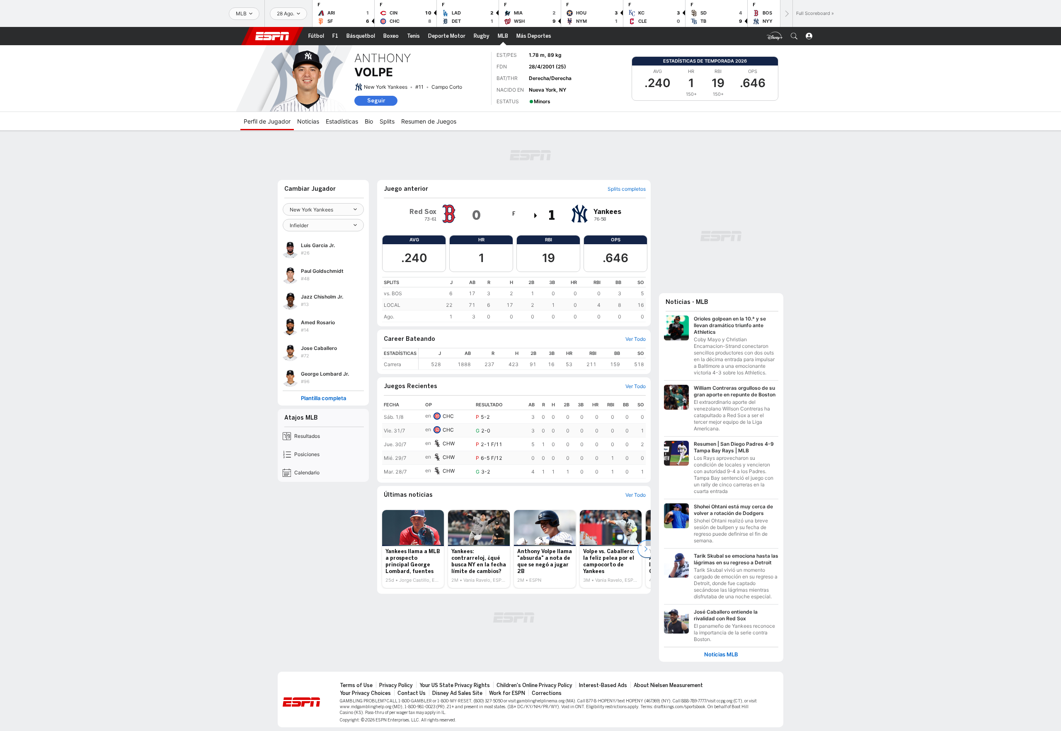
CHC (448, 416)
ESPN (272, 36)
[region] (514, 299)
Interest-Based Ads (603, 685)
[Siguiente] (786, 13)
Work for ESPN (507, 693)
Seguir (376, 100)
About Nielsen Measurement (668, 685)
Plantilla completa (323, 398)
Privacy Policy (396, 685)
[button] (794, 36)
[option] (413, 549)
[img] (536, 215)
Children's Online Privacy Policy (534, 685)
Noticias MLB (721, 654)
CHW (449, 443)
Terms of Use (356, 685)
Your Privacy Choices (365, 693)
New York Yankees (385, 87)
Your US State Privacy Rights (454, 685)
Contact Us (411, 693)
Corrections (547, 693)
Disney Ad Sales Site (457, 693)
